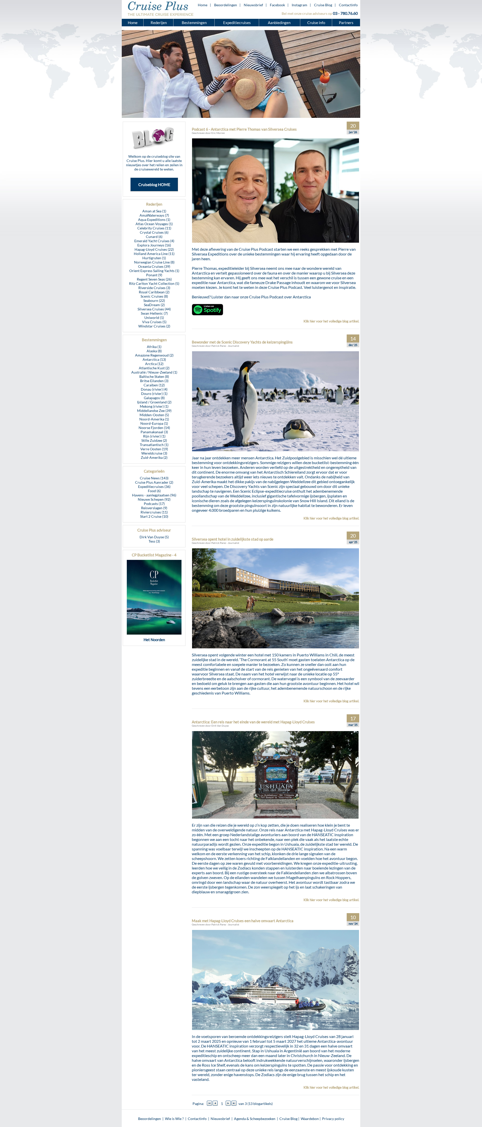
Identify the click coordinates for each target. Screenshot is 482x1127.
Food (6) (154, 491)
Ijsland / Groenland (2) (154, 402)
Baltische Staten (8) (154, 376)
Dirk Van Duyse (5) (154, 537)
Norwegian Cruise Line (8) (154, 262)
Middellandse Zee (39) (154, 410)
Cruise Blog (323, 5)
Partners (346, 22)
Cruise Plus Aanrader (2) (154, 482)
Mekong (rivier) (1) (154, 406)
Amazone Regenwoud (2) (154, 355)
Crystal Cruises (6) (154, 232)
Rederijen (159, 22)
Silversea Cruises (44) (154, 309)
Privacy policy (333, 1118)
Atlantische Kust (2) (154, 368)
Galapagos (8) (154, 398)
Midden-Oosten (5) (154, 415)
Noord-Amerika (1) (154, 419)
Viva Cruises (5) (154, 322)
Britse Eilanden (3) (154, 381)
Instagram (299, 5)
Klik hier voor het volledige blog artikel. (331, 321)
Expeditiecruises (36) (154, 486)
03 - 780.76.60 (345, 13)
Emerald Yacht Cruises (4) (154, 241)
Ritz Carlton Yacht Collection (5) (154, 283)
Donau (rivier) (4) (154, 389)
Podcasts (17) (154, 503)
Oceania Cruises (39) (154, 266)
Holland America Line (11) (154, 253)
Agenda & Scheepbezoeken (254, 1118)
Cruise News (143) (154, 478)
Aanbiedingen (279, 22)
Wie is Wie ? (174, 1118)
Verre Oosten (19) (154, 449)
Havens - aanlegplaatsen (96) (154, 495)
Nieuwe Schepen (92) (154, 499)
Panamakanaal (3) (154, 432)
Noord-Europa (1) (154, 423)
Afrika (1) (154, 346)
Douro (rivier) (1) (154, 393)
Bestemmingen (194, 22)
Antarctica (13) (154, 359)
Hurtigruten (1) (154, 258)
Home (202, 5)
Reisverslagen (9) (154, 508)
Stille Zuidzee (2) (154, 440)
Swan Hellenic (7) (154, 313)
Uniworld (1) (154, 317)
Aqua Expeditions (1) (154, 219)
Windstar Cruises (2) (154, 326)
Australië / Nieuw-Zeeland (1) (154, 372)
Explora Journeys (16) (154, 245)
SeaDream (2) (154, 305)
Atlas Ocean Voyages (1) (154, 224)
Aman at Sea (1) (154, 211)
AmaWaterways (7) (154, 215)
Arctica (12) (154, 364)
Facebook (277, 5)
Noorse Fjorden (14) (154, 427)
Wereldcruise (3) (154, 453)
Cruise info (316, 22)
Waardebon (310, 1118)
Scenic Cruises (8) (154, 296)
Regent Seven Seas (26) (154, 279)
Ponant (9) (154, 275)
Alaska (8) (154, 351)
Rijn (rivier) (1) (154, 436)
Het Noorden (154, 639)
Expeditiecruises (237, 22)
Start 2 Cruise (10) (154, 516)
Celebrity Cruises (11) (154, 228)
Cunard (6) (154, 236)
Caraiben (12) (154, 385)
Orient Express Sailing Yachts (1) (154, 271)
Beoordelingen (225, 5)
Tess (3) (154, 541)
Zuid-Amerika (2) (154, 457)
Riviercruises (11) (154, 512)
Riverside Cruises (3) (154, 288)
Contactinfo (348, 5)
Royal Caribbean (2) (154, 292)
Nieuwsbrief (253, 5)
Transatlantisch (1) (154, 445)
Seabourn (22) (154, 300)
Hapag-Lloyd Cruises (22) (154, 249)
